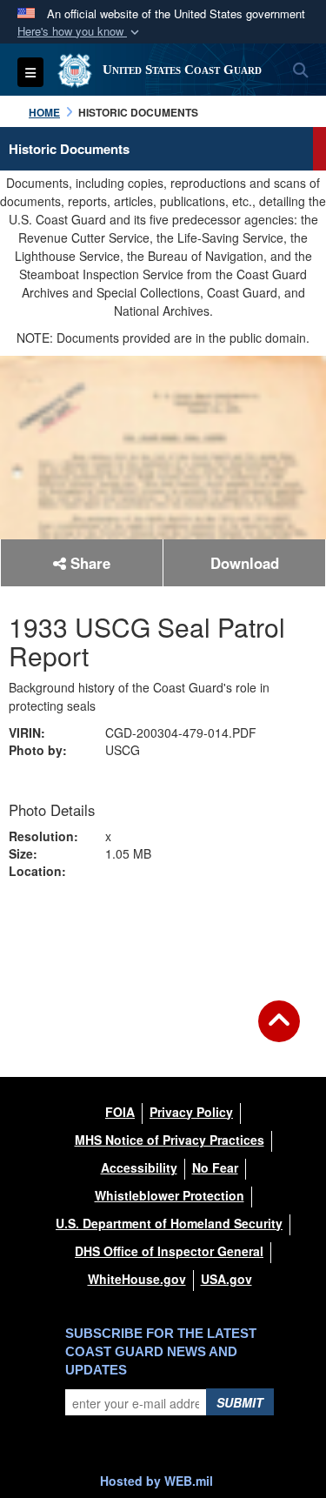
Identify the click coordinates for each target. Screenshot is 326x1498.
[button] (80, 32)
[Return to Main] (279, 1031)
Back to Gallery (163, 929)
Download (244, 562)
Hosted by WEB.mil (156, 1480)
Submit (239, 1402)
